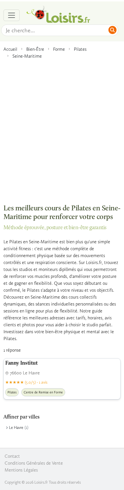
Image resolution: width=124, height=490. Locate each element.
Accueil (10, 49)
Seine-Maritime (27, 56)
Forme (59, 49)
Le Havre (16, 427)
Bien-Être (35, 49)
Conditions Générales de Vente (34, 463)
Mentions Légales (21, 470)
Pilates (80, 49)
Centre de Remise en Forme (43, 392)
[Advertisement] (62, 129)
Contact (12, 456)
